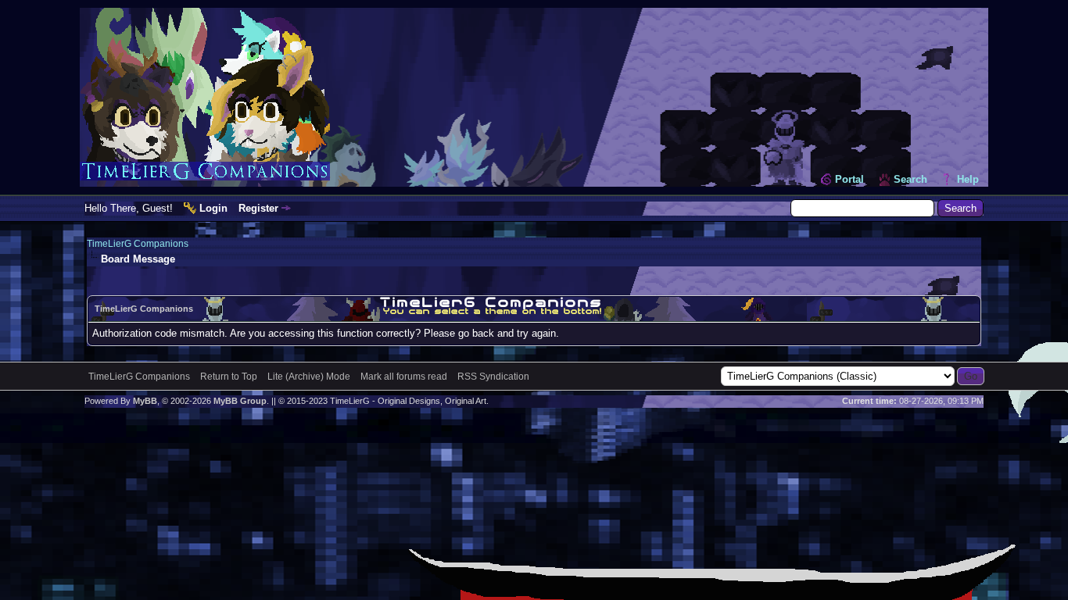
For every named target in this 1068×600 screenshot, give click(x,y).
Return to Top (228, 376)
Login (213, 208)
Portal (849, 179)
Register (258, 208)
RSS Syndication (493, 376)
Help (968, 179)
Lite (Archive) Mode (308, 376)
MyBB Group (240, 400)
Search (910, 179)
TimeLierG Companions (137, 243)
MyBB (145, 400)
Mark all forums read (403, 376)
